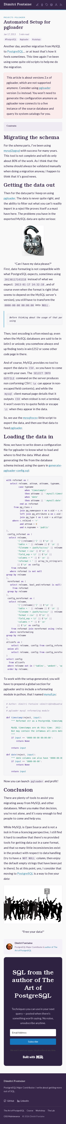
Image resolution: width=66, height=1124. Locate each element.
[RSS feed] (61, 4)
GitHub (10, 1101)
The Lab (51, 1110)
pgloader (45, 88)
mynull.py (50, 694)
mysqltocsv (30, 417)
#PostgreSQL (10, 39)
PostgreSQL (15, 51)
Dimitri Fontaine (18, 4)
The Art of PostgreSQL (14, 1110)
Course (30, 1110)
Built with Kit (33, 1057)
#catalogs (36, 39)
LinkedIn (25, 1101)
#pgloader (24, 39)
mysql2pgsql (12, 150)
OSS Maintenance (12, 1116)
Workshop (40, 1110)
